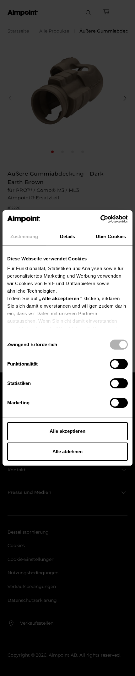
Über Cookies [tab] (111, 236)
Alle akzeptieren (67, 431)
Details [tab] (67, 236)
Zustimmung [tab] (24, 236)
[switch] (119, 364)
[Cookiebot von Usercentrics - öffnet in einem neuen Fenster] (100, 219)
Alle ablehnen (67, 451)
